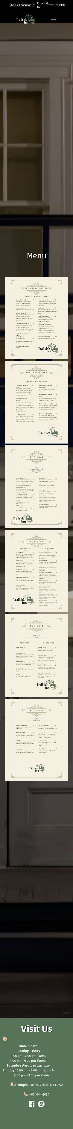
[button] (53, 19)
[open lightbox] (36, 318)
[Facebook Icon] (31, 1104)
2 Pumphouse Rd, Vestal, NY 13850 (38, 1085)
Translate (59, 4)
